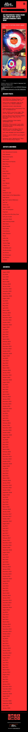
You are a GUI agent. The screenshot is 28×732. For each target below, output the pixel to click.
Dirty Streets (6, 178)
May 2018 (5, 502)
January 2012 (6, 672)
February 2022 (7, 396)
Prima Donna (6, 231)
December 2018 (7, 485)
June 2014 (6, 614)
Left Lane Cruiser (7, 216)
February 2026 (7, 284)
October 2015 (6, 576)
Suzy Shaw (5, 240)
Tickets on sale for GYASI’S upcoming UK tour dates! (14, 135)
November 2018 (7, 487)
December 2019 (7, 456)
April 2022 (5, 392)
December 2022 (7, 375)
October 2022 (6, 377)
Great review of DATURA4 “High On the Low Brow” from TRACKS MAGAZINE (13, 103)
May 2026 (5, 279)
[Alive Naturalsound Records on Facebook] (15, 715)
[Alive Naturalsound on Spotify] (18, 718)
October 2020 (6, 432)
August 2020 (6, 437)
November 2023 (7, 348)
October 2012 (6, 655)
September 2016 (7, 550)
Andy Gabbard (6, 154)
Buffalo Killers (6, 173)
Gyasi (4, 190)
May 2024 (5, 334)
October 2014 (6, 605)
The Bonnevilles (7, 250)
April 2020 (5, 447)
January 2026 (6, 286)
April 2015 (5, 590)
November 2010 (7, 689)
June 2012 (6, 662)
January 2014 (6, 626)
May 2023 (5, 363)
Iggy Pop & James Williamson (10, 200)
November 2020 (7, 430)
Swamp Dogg (6, 243)
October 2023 (6, 351)
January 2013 (6, 650)
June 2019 (6, 471)
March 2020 (6, 449)
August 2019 (6, 466)
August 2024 (6, 327)
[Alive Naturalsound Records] (8, 6)
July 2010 (5, 698)
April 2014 (5, 619)
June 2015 (6, 586)
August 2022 (6, 382)
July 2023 (5, 358)
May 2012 (5, 665)
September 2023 (7, 353)
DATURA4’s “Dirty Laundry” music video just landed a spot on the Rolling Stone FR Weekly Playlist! (13, 125)
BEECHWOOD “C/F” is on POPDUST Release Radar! (13, 87)
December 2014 (7, 600)
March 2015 (6, 593)
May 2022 (5, 389)
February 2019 (7, 480)
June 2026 (6, 277)
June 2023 (6, 360)
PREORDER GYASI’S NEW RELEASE (12, 106)
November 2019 (7, 459)
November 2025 (7, 291)
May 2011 (5, 679)
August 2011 (6, 674)
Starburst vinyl (10, 84)
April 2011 (5, 681)
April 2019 (5, 475)
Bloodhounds (6, 166)
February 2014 (7, 624)
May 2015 (5, 588)
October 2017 (6, 519)
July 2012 (5, 660)
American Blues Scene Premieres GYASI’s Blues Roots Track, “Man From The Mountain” (14, 117)
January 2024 (6, 344)
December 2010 (7, 686)
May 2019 (5, 473)
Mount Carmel (6, 226)
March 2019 (6, 478)
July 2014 (5, 612)
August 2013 (6, 636)
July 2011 (5, 677)
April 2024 (5, 336)
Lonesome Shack (7, 219)
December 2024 (7, 317)
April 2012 (5, 667)
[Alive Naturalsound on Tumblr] (18, 715)
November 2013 (7, 631)
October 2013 (6, 634)
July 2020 (5, 439)
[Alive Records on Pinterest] (9, 718)
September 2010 (7, 693)
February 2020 (7, 451)
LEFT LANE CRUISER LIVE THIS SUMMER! (13, 132)
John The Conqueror (8, 209)
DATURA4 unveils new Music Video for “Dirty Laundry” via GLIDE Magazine (13, 129)
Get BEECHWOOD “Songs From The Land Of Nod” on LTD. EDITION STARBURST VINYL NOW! (14, 17)
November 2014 (7, 602)
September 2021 (7, 408)
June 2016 (6, 557)
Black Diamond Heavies (9, 161)
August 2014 (6, 610)
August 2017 (6, 523)
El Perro (5, 185)
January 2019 (6, 483)
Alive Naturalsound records (10, 152)
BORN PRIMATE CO (16, 728)
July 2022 (5, 384)
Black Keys (6, 164)
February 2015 (7, 595)
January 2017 (6, 540)
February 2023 (7, 370)
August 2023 (6, 356)
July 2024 (5, 329)
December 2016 (7, 542)
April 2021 (5, 418)
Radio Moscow (6, 233)
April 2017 (5, 533)
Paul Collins (6, 228)
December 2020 (7, 428)
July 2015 (5, 583)
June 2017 (6, 528)
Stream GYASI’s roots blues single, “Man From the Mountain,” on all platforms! (13, 112)
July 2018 (5, 497)
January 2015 (6, 598)
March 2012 (6, 669)
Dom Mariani (6, 183)
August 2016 (6, 552)
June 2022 (6, 387)
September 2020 (7, 435)
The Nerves (6, 252)
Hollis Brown (6, 197)
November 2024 (7, 320)
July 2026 (5, 274)
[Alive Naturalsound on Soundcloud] (15, 718)
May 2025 (5, 305)
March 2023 (6, 368)
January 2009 (6, 708)
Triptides (5, 260)
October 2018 (6, 490)
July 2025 (5, 301)
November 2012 (7, 653)
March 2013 (6, 646)
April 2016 (5, 562)
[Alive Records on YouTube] (12, 718)
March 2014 (6, 622)
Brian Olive (5, 171)
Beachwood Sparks (8, 157)
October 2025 (6, 293)
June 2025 (6, 303)
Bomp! (4, 168)
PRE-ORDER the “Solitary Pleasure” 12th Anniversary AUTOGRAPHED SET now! (13, 99)
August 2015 (6, 581)
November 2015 (7, 574)
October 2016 (6, 547)
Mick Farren (6, 224)
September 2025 (7, 296)
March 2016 (6, 564)
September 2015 (7, 578)
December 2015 (7, 571)
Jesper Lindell (6, 207)
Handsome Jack (7, 192)
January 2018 (6, 511)
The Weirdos (6, 257)
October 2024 (6, 322)
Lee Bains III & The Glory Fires (11, 214)
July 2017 (5, 526)
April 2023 (5, 365)
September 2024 (7, 324)
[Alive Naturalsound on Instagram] (12, 715)
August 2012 (6, 657)
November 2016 (7, 545)
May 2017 (5, 531)
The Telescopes (7, 255)
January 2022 (6, 399)
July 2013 (5, 638)
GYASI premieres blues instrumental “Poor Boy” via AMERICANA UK (14, 109)
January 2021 (6, 425)
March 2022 (6, 394)
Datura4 (5, 176)
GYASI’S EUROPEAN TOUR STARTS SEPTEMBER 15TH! (12, 121)
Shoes (4, 236)
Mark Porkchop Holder (8, 221)
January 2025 (6, 315)
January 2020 (6, 454)
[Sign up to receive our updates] (9, 715)
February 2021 (7, 423)
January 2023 (6, 372)
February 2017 (7, 538)
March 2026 (6, 281)
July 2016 (5, 554)
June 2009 (6, 705)
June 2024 (6, 332)
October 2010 (6, 691)
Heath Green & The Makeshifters (11, 195)
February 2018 (7, 509)
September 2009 (7, 703)
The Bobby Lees (7, 248)
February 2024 (7, 341)
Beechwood (21, 83)
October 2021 (6, 406)
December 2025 (7, 289)
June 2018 (6, 499)
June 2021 (6, 416)
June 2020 (6, 442)
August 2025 (6, 298)
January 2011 (6, 684)
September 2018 (7, 492)
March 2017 (6, 535)
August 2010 (6, 696)
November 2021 (7, 404)
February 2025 (7, 313)
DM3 (4, 180)
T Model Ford (6, 245)
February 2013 (7, 648)
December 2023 (7, 346)
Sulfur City (5, 238)
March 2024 (6, 339)
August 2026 (6, 272)
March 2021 (6, 420)
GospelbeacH (6, 188)
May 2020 (5, 444)
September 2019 (7, 463)
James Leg (5, 204)
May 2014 (5, 617)
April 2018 (5, 504)
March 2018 (6, 507)
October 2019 (6, 461)
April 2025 (5, 308)
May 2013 (5, 641)
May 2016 (5, 559)
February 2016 (7, 566)
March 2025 (6, 310)
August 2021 (6, 411)
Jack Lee (5, 202)
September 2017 (7, 521)
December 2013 (7, 629)
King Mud (5, 212)
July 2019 (5, 468)
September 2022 (7, 380)
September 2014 (7, 607)
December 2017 (7, 514)
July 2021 (5, 413)
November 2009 (7, 701)
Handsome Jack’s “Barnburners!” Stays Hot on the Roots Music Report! (13, 139)
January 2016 (6, 569)
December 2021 (7, 401)
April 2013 (5, 643)
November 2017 (7, 516)
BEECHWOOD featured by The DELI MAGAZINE (13, 90)
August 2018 (6, 495)
